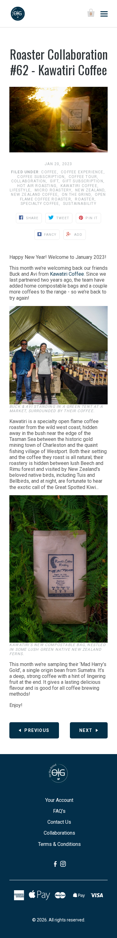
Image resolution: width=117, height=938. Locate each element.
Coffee (49, 172)
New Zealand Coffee (34, 194)
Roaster (84, 199)
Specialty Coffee (40, 203)
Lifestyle (20, 190)
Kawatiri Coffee (79, 186)
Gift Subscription (82, 181)
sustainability (79, 203)
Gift (54, 181)
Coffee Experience (82, 172)
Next (86, 730)
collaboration (28, 181)
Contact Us (59, 822)
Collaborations (59, 833)
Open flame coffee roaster (63, 196)
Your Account (59, 800)
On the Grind (76, 194)
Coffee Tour (83, 177)
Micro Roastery (53, 190)
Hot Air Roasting (36, 186)
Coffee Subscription (41, 177)
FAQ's (59, 811)
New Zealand (90, 190)
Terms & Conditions (59, 844)
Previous (36, 730)
